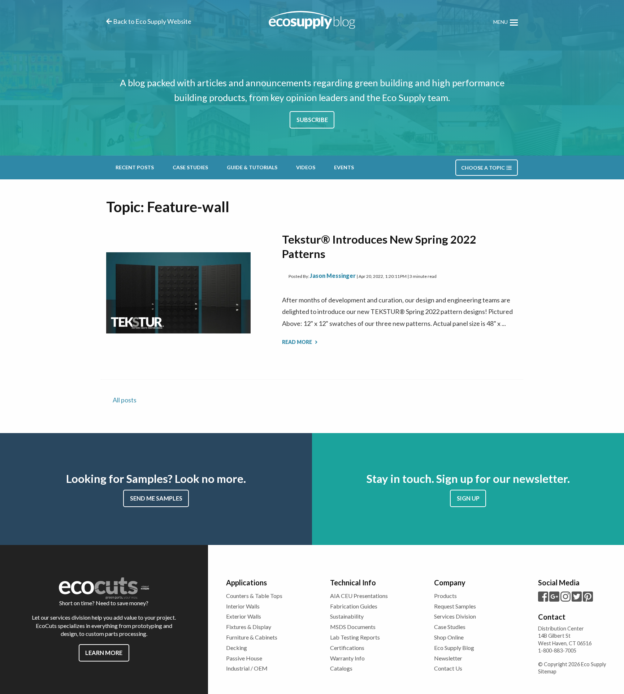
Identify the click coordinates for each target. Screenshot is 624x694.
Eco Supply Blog (454, 647)
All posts (124, 400)
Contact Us (448, 668)
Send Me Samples (156, 498)
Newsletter (448, 658)
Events (344, 167)
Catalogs (341, 668)
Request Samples (455, 606)
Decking (236, 647)
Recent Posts (135, 167)
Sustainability (347, 616)
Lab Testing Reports (355, 637)
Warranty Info (347, 658)
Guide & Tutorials (252, 167)
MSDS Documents (353, 626)
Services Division (455, 616)
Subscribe (312, 119)
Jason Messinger (333, 275)
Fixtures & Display (248, 626)
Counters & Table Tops (254, 595)
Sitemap (547, 671)
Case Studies (190, 167)
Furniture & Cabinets (251, 637)
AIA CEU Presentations (359, 595)
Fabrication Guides (353, 606)
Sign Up (468, 498)
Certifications (347, 647)
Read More (297, 342)
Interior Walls (243, 606)
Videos (305, 167)
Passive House (244, 658)
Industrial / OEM (247, 668)
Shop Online (449, 637)
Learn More (103, 652)
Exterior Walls (243, 616)
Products (445, 595)
